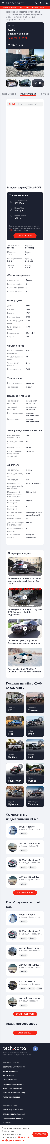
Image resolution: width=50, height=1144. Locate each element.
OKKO (11, 230)
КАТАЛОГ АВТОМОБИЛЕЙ (12, 1088)
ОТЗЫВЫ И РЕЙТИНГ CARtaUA (14, 1114)
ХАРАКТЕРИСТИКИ (28, 94)
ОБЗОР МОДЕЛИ (9, 94)
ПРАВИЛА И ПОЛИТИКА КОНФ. (14, 1093)
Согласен (40, 1134)
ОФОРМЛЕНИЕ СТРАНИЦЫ (13, 1118)
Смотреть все (24, 1033)
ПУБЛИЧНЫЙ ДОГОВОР (11, 1097)
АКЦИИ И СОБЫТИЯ (10, 1071)
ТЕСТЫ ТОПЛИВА (9, 1075)
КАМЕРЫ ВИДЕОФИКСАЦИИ (13, 1084)
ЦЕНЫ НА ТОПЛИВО (25, 236)
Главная (5, 7)
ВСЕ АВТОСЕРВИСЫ (25, 1014)
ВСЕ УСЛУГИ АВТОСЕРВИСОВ (14, 1067)
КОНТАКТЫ (7, 1123)
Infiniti (13, 7)
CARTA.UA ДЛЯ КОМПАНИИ (13, 1110)
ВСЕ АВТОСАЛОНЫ (25, 893)
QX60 (21, 7)
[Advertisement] (26, 145)
